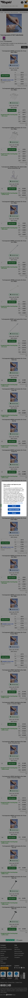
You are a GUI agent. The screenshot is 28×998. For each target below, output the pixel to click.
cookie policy (20, 503)
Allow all (14, 506)
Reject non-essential (14, 509)
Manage (14, 513)
